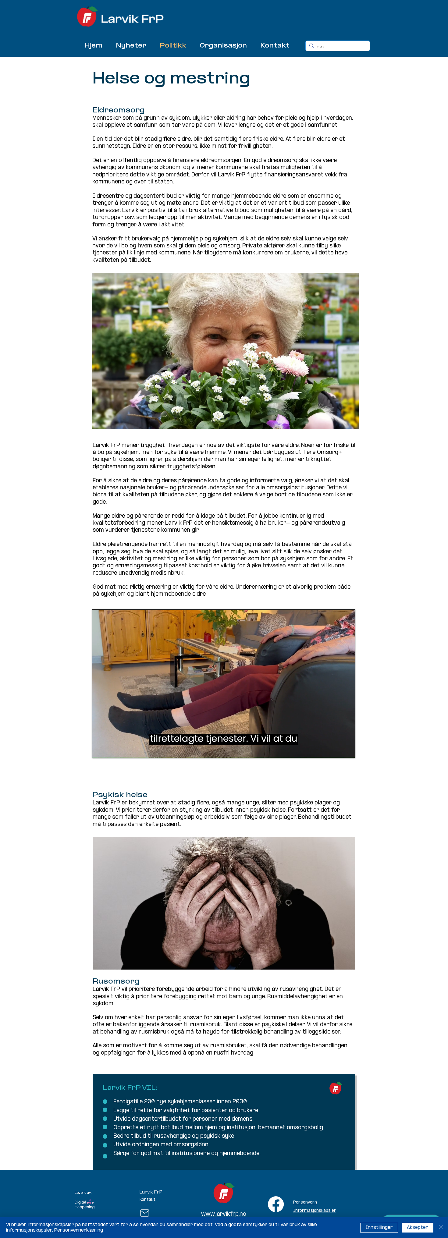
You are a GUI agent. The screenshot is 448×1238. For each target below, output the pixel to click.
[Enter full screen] (347, 750)
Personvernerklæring (78, 1230)
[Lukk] (440, 1227)
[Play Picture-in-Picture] (336, 750)
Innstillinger (379, 1227)
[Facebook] (276, 1204)
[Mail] (145, 1213)
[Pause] (100, 750)
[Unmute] (111, 750)
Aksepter (417, 1227)
